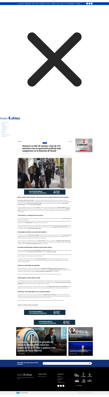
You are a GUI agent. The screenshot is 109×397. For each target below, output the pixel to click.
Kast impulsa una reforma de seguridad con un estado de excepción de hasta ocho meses (80, 351)
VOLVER (70, 141)
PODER (33, 3)
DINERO (36, 3)
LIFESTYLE (62, 3)
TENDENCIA (53, 3)
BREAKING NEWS (5, 122)
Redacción (59, 376)
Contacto (59, 381)
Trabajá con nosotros (61, 382)
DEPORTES (48, 3)
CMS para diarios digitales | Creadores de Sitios (85, 392)
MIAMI (58, 3)
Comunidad (78, 3)
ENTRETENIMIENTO (71, 3)
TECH (66, 3)
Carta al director (60, 377)
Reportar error (60, 379)
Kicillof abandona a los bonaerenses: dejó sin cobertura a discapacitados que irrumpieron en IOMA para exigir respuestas (80, 335)
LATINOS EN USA (42, 3)
